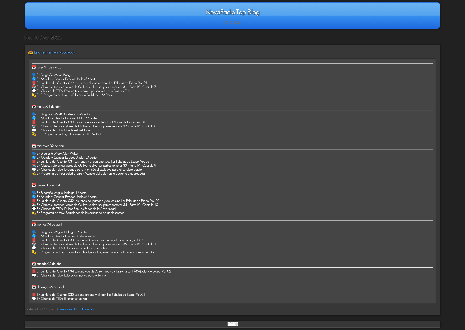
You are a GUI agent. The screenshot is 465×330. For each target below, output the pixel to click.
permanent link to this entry (76, 309)
